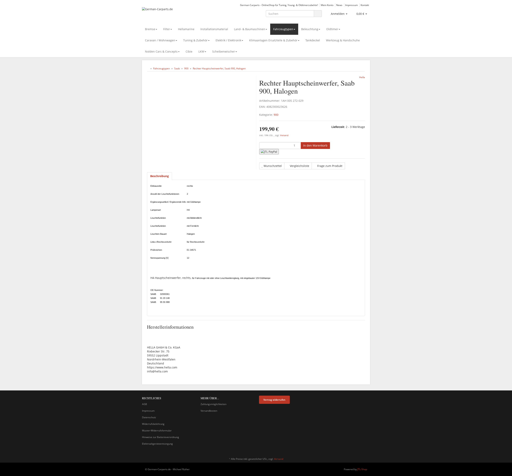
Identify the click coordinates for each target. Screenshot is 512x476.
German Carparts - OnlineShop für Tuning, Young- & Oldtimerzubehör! (279, 5)
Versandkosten (209, 410)
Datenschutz (149, 417)
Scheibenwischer (223, 51)
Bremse (150, 29)
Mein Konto (327, 5)
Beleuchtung (309, 29)
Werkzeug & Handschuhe (343, 40)
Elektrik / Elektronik (228, 40)
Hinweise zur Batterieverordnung (160, 437)
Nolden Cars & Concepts (161, 51)
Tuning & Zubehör (195, 40)
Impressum (351, 5)
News (339, 5)
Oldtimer (332, 29)
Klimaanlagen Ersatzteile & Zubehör (273, 40)
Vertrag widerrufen (274, 399)
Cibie (189, 51)
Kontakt (365, 5)
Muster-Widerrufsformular (157, 430)
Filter (166, 29)
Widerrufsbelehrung (153, 424)
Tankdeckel (312, 40)
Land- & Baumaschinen (249, 29)
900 (276, 115)
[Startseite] (148, 68)
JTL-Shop (362, 469)
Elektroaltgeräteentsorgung (157, 443)
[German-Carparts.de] (178, 13)
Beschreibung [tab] (159, 176)
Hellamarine (186, 29)
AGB (144, 404)
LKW (201, 51)
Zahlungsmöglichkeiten (213, 404)
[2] (269, 151)
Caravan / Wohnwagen (160, 40)
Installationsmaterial (214, 29)
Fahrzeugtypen (283, 29)
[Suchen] (317, 14)
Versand (284, 135)
